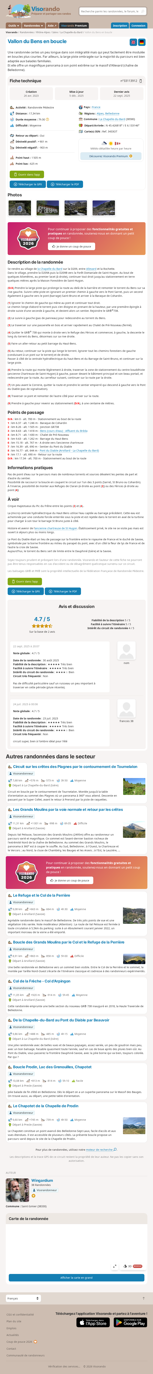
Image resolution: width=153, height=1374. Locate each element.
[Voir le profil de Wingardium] (17, 1190)
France (96, 107)
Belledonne (112, 113)
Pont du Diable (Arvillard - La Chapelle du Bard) (69, 450)
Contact (11, 1348)
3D (135, 1266)
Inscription (120, 25)
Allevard (91, 269)
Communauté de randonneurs (26, 1355)
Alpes (100, 113)
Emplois (11, 1328)
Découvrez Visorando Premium (108, 156)
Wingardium (42, 1180)
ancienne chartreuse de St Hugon (56, 528)
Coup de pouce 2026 (19, 1341)
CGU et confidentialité (20, 1314)
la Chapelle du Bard (50, 269)
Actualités (13, 1335)
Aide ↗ (52, 25)
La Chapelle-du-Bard (112, 119)
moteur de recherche (99, 1149)
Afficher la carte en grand (76, 1277)
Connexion (138, 25)
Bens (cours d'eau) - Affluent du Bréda (64, 431)
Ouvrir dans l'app (29, 174)
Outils (12, 25)
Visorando (12, 32)
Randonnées (32, 25)
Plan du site (14, 1321)
